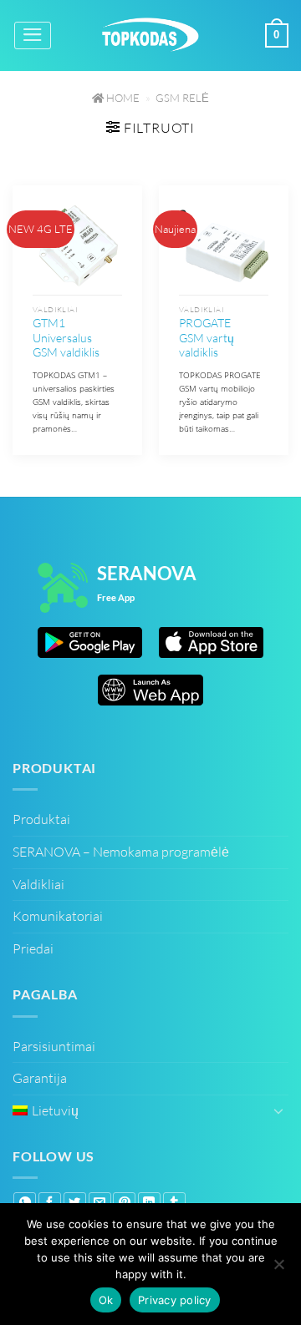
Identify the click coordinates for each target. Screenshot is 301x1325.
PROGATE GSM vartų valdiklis (206, 337)
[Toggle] (278, 1110)
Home (122, 97)
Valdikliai (38, 884)
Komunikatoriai (58, 916)
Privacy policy (175, 1300)
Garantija (40, 1078)
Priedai (33, 948)
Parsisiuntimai (54, 1046)
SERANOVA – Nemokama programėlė (121, 851)
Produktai (41, 819)
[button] (32, 35)
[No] (278, 1266)
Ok (106, 1300)
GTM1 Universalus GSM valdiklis (66, 337)
